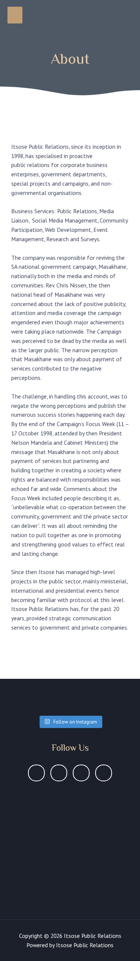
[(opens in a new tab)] (62, 798)
